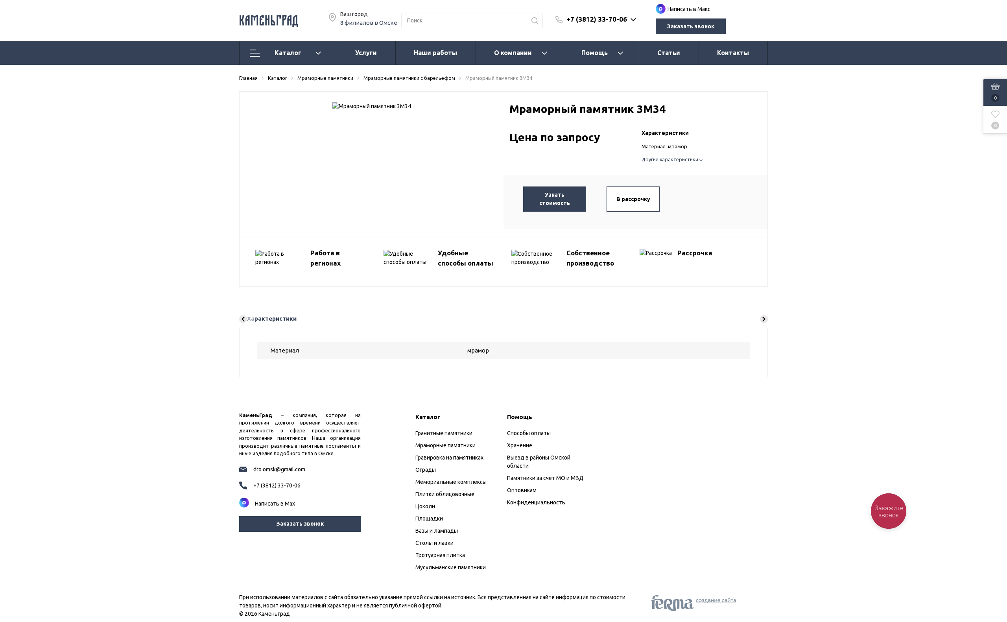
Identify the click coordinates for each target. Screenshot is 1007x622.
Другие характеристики (670, 159)
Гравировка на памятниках (449, 457)
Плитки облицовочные (444, 494)
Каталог (288, 52)
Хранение (519, 445)
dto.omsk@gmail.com (279, 469)
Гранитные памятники (443, 433)
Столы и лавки (434, 543)
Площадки (429, 518)
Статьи (668, 52)
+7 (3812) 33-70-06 (596, 19)
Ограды (425, 470)
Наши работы (435, 52)
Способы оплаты (529, 433)
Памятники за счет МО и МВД (545, 478)
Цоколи (425, 506)
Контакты (733, 52)
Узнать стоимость (554, 199)
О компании (513, 52)
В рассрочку (633, 199)
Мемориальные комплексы (451, 482)
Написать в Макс (689, 9)
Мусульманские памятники (450, 567)
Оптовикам (522, 490)
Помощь (594, 52)
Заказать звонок (690, 26)
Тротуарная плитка (440, 555)
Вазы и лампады (436, 531)
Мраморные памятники (445, 445)
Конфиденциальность (536, 502)
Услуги (366, 52)
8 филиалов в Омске (368, 22)
